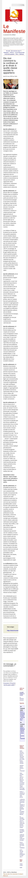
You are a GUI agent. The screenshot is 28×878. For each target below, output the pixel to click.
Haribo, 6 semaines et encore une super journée (22, 794)
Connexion (6, 683)
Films (17, 54)
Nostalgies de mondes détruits (22, 831)
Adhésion (21, 54)
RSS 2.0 (5, 875)
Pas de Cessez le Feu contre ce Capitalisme (22, 845)
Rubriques (6, 52)
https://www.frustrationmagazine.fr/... (17, 630)
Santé (21, 867)
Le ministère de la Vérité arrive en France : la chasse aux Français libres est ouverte (22, 822)
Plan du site (6, 874)
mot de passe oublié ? (9, 685)
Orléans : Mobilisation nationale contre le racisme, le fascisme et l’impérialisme (23, 733)
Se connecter (13, 874)
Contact (20, 874)
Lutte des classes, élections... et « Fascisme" (22, 768)
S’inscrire (12, 683)
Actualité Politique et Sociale (22, 694)
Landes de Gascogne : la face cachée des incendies (22, 837)
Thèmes (12, 52)
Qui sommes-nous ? (16, 51)
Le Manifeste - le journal (22, 699)
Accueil (8, 51)
